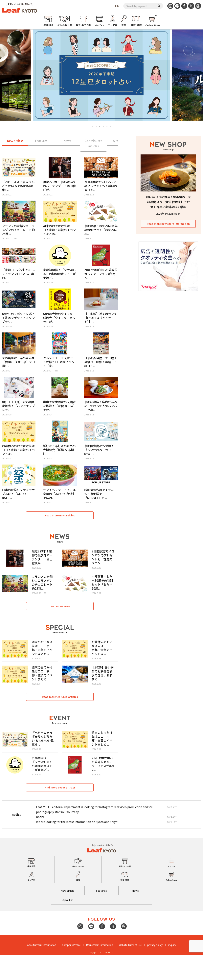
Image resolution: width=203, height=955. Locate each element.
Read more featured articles (60, 697)
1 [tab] (92, 126)
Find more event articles (60, 787)
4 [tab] (103, 126)
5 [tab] (106, 126)
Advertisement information (41, 944)
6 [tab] (110, 126)
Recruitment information (99, 944)
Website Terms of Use (130, 944)
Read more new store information (168, 224)
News (67, 141)
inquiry (172, 944)
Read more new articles (60, 515)
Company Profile (71, 944)
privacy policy (155, 944)
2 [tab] (96, 126)
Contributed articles (93, 143)
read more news (60, 606)
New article (15, 141)
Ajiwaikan (67, 900)
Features (41, 141)
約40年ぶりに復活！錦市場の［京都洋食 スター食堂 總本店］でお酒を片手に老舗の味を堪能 (168, 202)
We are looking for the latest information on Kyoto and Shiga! (77, 822)
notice (40, 817)
